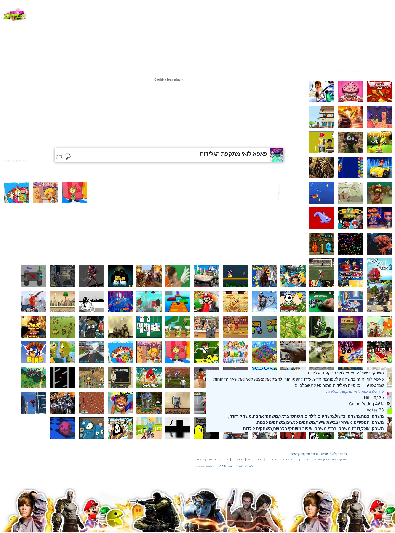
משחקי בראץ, (290, 416)
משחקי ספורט (322, 459)
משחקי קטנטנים (255, 459)
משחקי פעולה (339, 459)
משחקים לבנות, (270, 422)
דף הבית (342, 454)
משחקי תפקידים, (368, 422)
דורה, (355, 428)
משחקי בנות (238, 459)
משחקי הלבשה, (286, 428)
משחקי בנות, (372, 416)
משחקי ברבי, (339, 428)
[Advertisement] (349, 39)
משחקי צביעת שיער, (333, 422)
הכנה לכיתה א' (222, 459)
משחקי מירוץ (306, 459)
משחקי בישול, (347, 416)
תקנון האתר (297, 454)
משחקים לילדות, (257, 428)
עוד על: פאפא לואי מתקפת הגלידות (355, 391)
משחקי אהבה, (265, 416)
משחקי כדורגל (204, 459)
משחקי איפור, (314, 428)
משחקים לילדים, (318, 416)
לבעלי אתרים (328, 454)
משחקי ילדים (290, 459)
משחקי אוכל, (372, 428)
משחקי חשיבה (273, 459)
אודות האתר (312, 454)
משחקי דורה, (240, 416)
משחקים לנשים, (300, 422)
